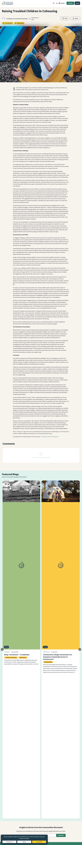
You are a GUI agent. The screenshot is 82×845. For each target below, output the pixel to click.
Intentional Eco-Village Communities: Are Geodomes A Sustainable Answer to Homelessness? (57, 657)
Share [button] (76, 18)
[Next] (79, 649)
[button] (56, 3)
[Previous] (2, 649)
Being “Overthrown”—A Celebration (17, 655)
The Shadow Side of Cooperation (49, 436)
